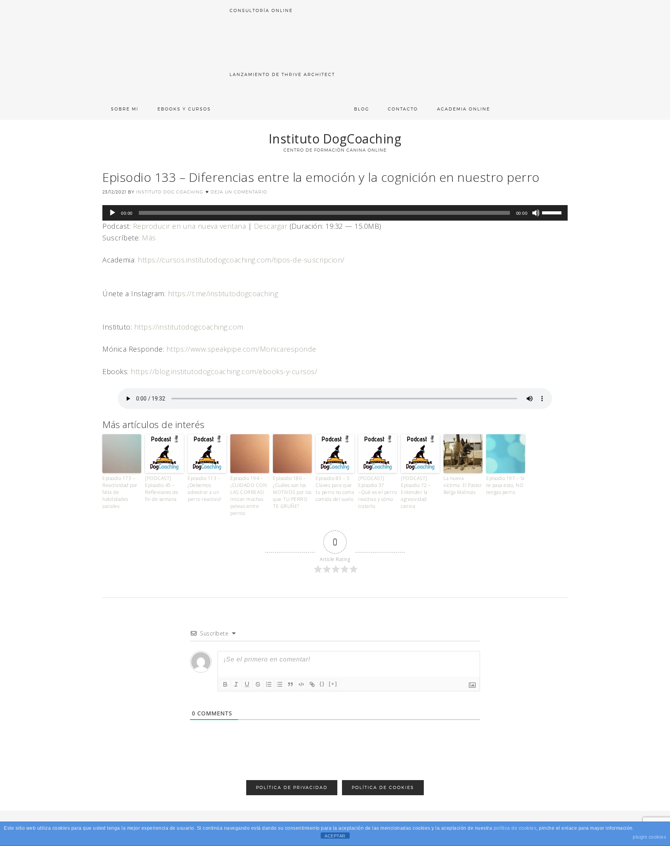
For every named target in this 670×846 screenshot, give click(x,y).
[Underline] (247, 684)
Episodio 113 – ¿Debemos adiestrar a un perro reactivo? (204, 488)
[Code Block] (301, 684)
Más (149, 237)
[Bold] (225, 684)
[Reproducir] (112, 213)
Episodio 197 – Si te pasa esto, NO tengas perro (505, 485)
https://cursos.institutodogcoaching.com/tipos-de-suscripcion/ (241, 259)
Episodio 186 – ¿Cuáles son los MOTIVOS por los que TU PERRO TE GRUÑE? (292, 492)
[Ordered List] (268, 684)
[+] (333, 684)
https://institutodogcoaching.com (188, 326)
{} (322, 684)
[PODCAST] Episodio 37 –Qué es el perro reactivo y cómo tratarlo (377, 492)
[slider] (553, 212)
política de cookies (515, 828)
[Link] (312, 684)
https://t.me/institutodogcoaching (223, 293)
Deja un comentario (239, 192)
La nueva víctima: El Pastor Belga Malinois (463, 485)
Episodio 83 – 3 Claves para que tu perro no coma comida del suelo (335, 488)
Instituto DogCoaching (335, 138)
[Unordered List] (279, 684)
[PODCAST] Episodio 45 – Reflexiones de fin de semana (161, 488)
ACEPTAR (335, 836)
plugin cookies (649, 837)
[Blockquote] (290, 684)
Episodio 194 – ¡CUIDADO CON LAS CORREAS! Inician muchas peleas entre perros (248, 495)
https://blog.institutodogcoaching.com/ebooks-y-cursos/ (224, 371)
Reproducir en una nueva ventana (189, 226)
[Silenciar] (536, 213)
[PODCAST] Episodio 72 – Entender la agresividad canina (416, 492)
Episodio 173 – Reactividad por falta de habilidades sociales (120, 492)
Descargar (271, 226)
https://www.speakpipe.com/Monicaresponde (241, 349)
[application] (335, 213)
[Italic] (236, 684)
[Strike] (257, 684)
